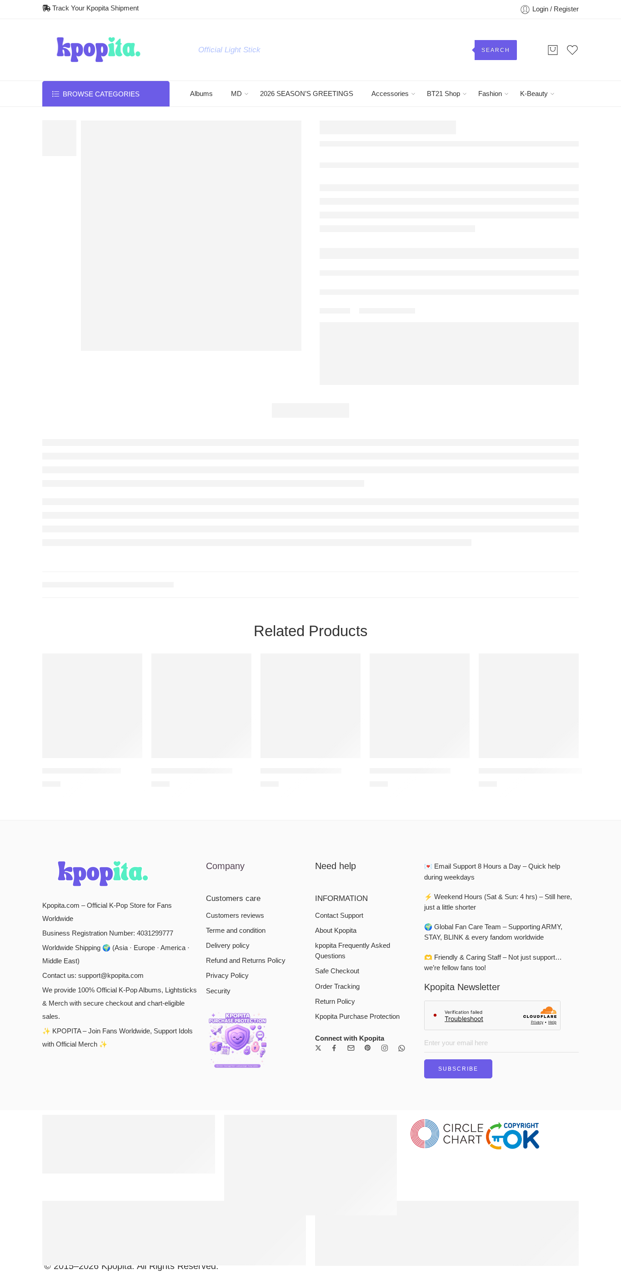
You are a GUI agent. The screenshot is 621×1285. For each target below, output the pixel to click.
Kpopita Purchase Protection (357, 1160)
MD (236, 93)
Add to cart (408, 196)
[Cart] (552, 50)
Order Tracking (337, 1130)
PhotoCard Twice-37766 (191, 915)
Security (218, 1135)
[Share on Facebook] (378, 282)
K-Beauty (534, 93)
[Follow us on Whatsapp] (402, 1192)
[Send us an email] (351, 1192)
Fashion (490, 93)
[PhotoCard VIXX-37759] (92, 850)
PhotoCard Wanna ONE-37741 (529, 915)
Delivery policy (228, 1089)
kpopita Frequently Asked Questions (352, 1095)
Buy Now (522, 196)
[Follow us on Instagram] (385, 1192)
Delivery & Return (356, 225)
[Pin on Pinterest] (394, 283)
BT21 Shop (443, 93)
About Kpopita (335, 1074)
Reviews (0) (310, 392)
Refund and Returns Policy (245, 1104)
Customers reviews (235, 1059)
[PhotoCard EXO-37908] (572, 129)
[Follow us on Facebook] (334, 1192)
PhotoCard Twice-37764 (410, 915)
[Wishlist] (92, 132)
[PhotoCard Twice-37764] (420, 850)
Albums (201, 93)
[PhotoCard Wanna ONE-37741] (529, 850)
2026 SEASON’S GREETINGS (306, 93)
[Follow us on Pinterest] (367, 1192)
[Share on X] (362, 282)
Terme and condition (235, 1074)
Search (495, 50)
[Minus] (344, 201)
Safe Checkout (337, 1115)
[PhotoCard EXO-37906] (554, 129)
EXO (348, 168)
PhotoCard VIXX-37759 (81, 915)
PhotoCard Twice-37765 (300, 915)
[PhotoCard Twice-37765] (310, 850)
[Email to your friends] (411, 283)
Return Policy (335, 1145)
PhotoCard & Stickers (106, 729)
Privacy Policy (227, 1119)
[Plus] (344, 192)
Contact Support (339, 1059)
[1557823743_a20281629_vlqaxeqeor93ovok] (191, 236)
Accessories (390, 93)
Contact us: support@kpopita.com (93, 1119)
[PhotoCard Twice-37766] (201, 850)
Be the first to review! (542, 531)
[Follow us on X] (318, 1192)
